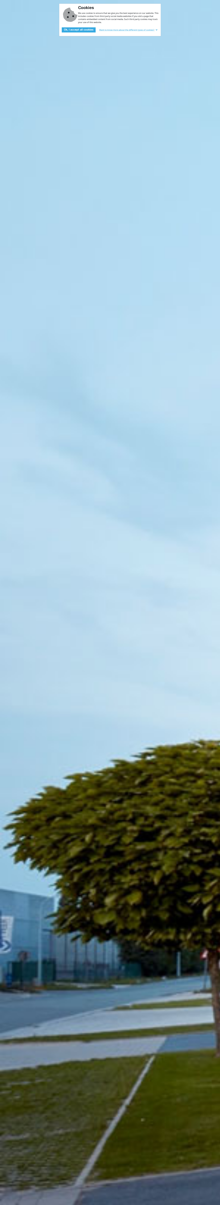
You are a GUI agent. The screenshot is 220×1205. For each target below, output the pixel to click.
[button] (128, 30)
